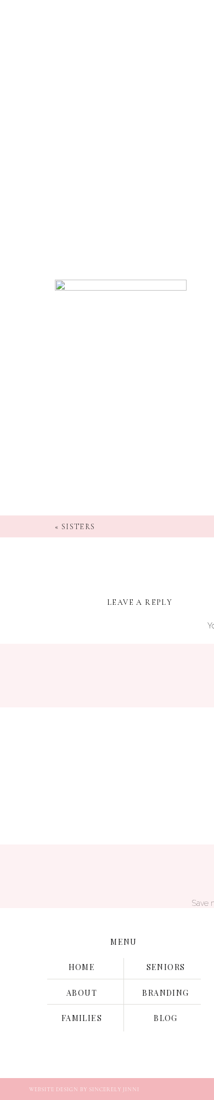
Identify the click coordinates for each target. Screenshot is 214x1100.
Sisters (78, 526)
